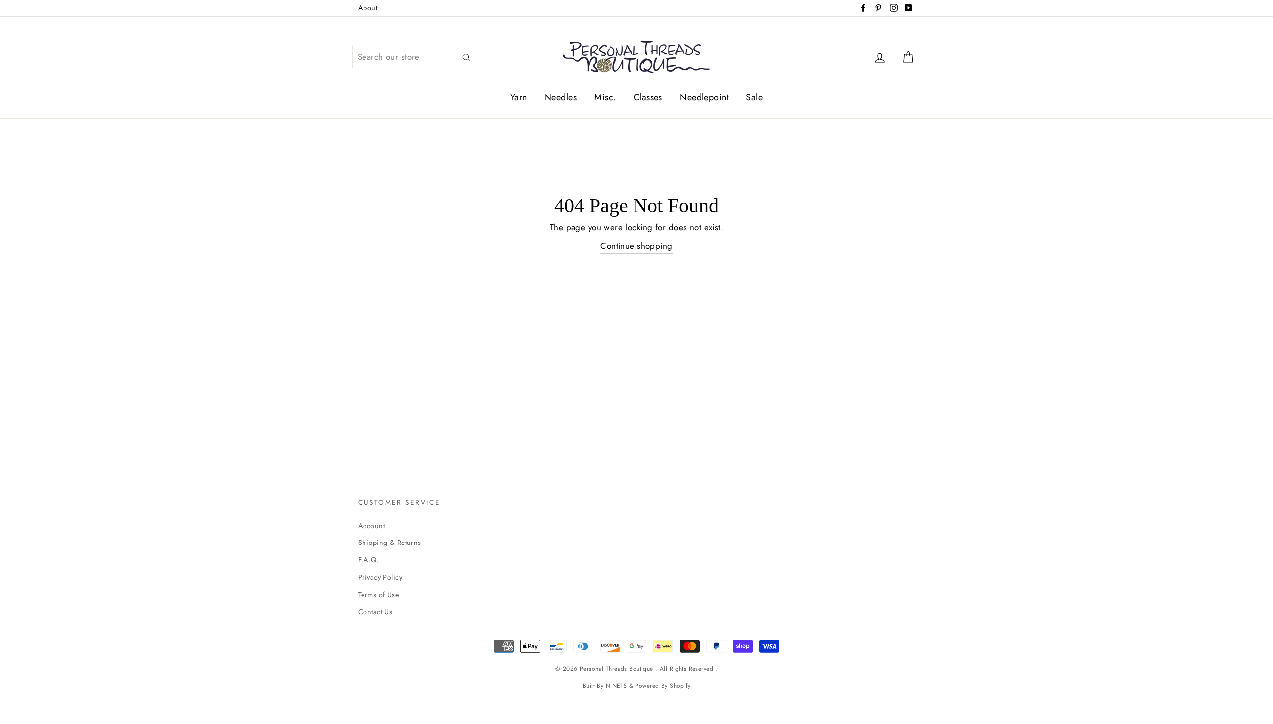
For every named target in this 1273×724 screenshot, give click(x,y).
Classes (648, 97)
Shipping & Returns (389, 542)
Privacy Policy (380, 577)
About (367, 8)
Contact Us (375, 612)
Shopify (680, 685)
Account (371, 526)
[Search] (466, 57)
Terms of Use (378, 595)
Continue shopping (636, 246)
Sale (754, 97)
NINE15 (616, 685)
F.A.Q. (368, 560)
